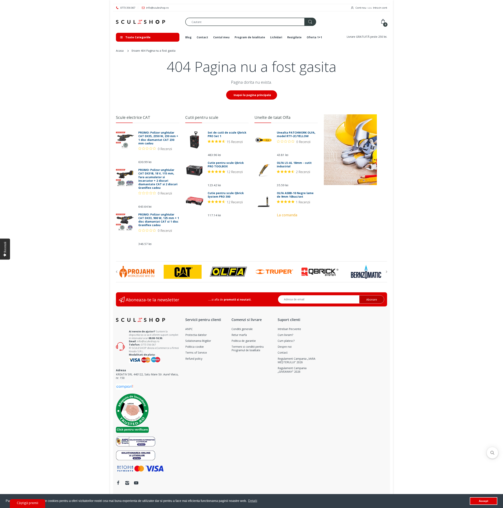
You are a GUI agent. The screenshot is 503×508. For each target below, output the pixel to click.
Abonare (371, 299)
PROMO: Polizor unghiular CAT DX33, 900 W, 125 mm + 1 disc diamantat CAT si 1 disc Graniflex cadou (158, 220)
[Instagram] (127, 483)
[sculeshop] (147, 22)
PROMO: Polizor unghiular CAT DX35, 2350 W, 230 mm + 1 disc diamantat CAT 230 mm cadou (158, 138)
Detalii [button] (252, 500)
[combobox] (251, 22)
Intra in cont (380, 7)
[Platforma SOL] (135, 455)
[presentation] (116, 272)
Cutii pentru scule (201, 117)
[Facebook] (118, 483)
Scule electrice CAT (133, 117)
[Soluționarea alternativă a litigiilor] (135, 441)
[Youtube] (136, 483)
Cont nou (361, 7)
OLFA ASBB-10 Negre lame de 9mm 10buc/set (295, 194)
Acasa (120, 50)
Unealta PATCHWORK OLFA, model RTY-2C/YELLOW (296, 134)
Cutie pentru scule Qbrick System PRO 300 (226, 194)
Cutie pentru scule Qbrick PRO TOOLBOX (226, 164)
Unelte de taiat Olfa (272, 117)
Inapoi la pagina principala (252, 95)
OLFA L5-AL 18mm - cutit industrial (294, 164)
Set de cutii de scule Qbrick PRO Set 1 (227, 134)
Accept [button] (483, 500)
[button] (492, 452)
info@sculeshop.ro (148, 341)
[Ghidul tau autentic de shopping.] (124, 386)
